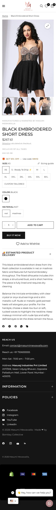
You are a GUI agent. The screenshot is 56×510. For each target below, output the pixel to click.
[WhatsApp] (22, 326)
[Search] (41, 6)
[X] (10, 326)
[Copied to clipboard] (27, 326)
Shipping (6, 143)
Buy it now (14, 235)
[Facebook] (4, 326)
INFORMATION (14, 386)
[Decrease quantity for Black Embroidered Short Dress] (4, 225)
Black (5, 198)
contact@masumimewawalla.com (29, 345)
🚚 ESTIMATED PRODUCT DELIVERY (18, 254)
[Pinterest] (16, 326)
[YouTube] (20, 443)
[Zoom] (47, 26)
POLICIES (10, 397)
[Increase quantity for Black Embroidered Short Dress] (13, 225)
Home (5, 16)
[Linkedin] (27, 443)
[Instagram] (12, 443)
